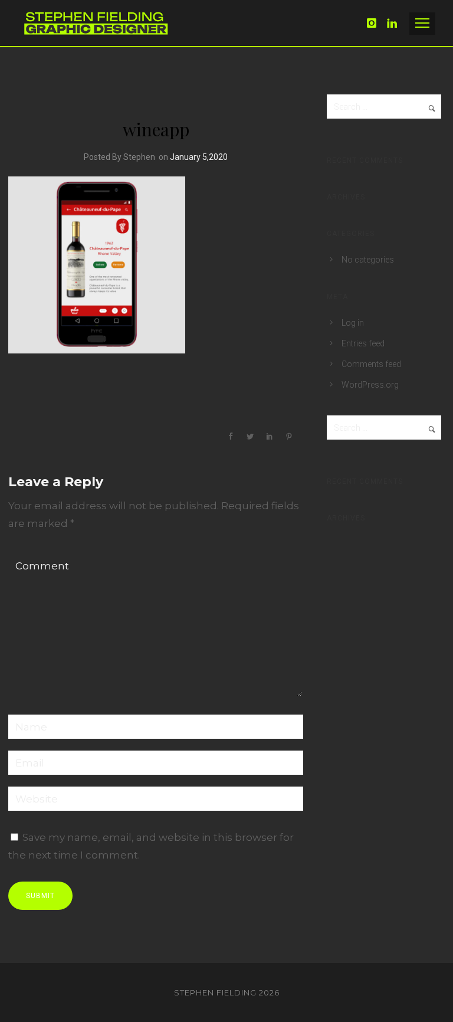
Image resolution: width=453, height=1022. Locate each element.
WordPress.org (370, 384)
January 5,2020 (199, 157)
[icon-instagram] (375, 23)
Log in (353, 322)
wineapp (156, 129)
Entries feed (363, 343)
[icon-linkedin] (392, 23)
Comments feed (371, 364)
